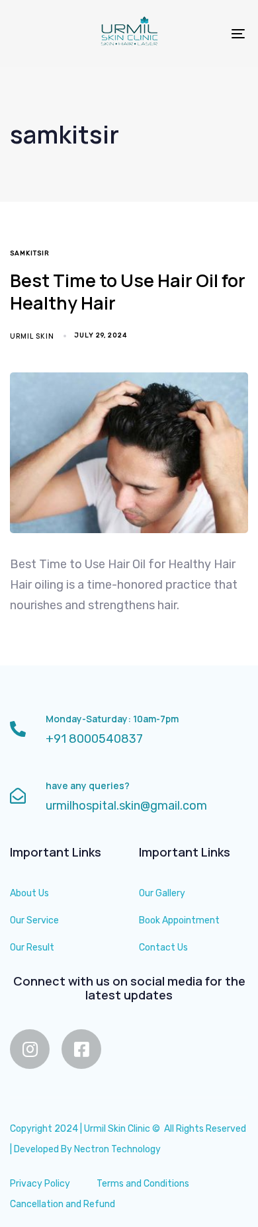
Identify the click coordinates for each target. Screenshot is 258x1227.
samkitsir (30, 253)
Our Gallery (162, 893)
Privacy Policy (40, 1183)
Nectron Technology (117, 1149)
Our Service (34, 920)
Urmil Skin (32, 336)
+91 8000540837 (94, 739)
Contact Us (163, 947)
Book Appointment (179, 920)
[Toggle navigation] (206, 33)
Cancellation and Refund (62, 1204)
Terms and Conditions (143, 1183)
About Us (29, 893)
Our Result (32, 947)
